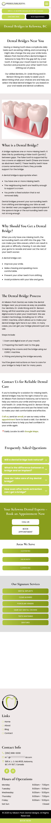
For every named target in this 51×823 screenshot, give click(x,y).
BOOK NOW (25, 820)
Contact (9, 733)
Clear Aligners (25, 597)
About (8, 725)
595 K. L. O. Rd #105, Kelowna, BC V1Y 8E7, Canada (25, 11)
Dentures (25, 622)
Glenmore (25, 551)
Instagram (14, 771)
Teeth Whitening (25, 616)
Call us (5, 416)
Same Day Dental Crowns (25, 610)
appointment (8, 419)
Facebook (7, 771)
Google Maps (31, 431)
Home (7, 721)
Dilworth (25, 559)
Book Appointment (37, 17)
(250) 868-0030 (13, 17)
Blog (7, 729)
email (20, 416)
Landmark (25, 568)
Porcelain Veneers (25, 603)
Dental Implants (25, 591)
